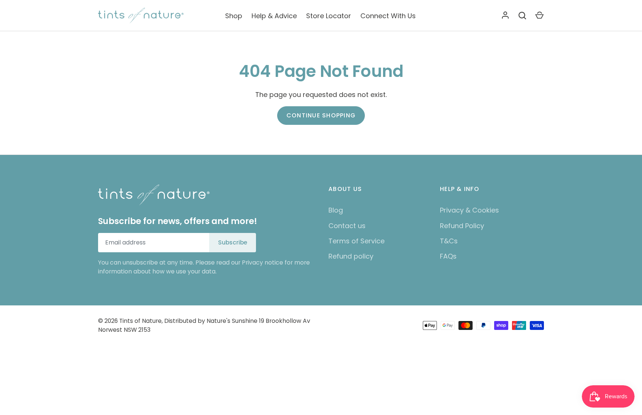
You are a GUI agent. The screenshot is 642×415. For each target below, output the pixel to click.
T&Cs (449, 241)
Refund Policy (462, 225)
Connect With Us (388, 15)
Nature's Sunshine (232, 321)
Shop (233, 15)
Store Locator (328, 15)
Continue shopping (321, 115)
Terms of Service (356, 241)
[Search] (522, 15)
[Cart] (539, 15)
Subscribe (232, 242)
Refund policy (350, 256)
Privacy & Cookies (469, 210)
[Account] (505, 15)
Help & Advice (274, 15)
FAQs (448, 256)
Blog (335, 210)
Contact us (347, 225)
